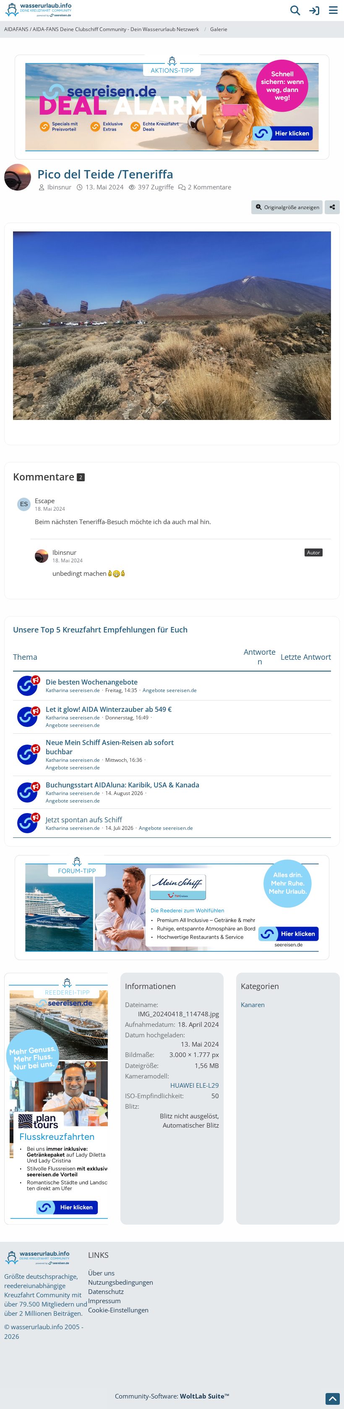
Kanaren (253, 1004)
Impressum (104, 1300)
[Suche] (295, 10)
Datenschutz (106, 1291)
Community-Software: (172, 1396)
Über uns (101, 1273)
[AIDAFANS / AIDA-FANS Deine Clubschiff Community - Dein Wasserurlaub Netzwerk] (143, 10)
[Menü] (333, 10)
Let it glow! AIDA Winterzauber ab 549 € (109, 709)
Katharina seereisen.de (73, 690)
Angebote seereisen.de (170, 690)
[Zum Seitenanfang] (333, 1399)
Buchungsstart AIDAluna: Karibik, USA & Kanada (122, 785)
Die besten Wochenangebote (92, 682)
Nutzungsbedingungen (120, 1282)
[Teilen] (332, 207)
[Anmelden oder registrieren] (314, 10)
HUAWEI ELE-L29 (194, 1085)
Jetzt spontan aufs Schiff (84, 819)
